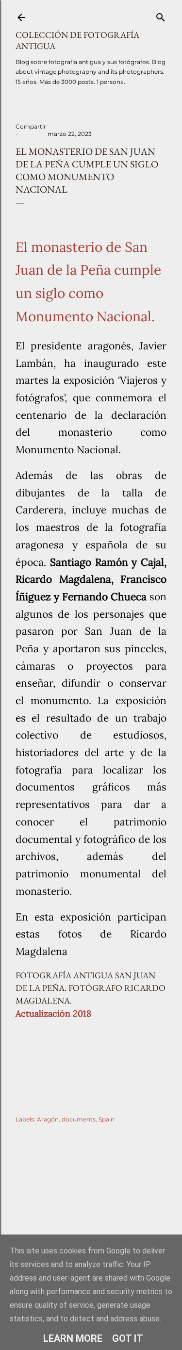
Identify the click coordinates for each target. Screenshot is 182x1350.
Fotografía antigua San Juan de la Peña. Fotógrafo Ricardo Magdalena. (90, 988)
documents (79, 1119)
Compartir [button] (31, 126)
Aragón (48, 1119)
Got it (127, 1338)
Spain (107, 1119)
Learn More (72, 1338)
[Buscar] (160, 15)
